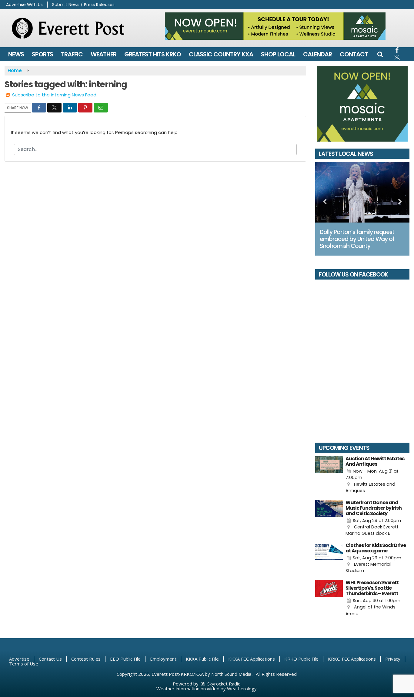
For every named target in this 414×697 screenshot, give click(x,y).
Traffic (72, 54)
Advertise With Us (24, 5)
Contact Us (50, 659)
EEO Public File (125, 659)
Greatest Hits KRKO (152, 54)
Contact (354, 54)
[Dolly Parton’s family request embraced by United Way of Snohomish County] (362, 192)
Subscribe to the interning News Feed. (54, 95)
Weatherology (242, 688)
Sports (42, 54)
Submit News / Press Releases (83, 5)
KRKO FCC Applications (352, 659)
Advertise (19, 659)
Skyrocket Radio (223, 684)
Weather (103, 54)
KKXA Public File (202, 659)
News (16, 54)
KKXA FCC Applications (251, 659)
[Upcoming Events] (329, 475)
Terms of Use (23, 664)
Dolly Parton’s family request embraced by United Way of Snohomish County (357, 239)
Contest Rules (86, 659)
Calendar (317, 54)
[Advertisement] (275, 26)
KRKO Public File (301, 659)
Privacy (392, 659)
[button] (380, 54)
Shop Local (278, 54)
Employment (163, 659)
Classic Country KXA (221, 54)
